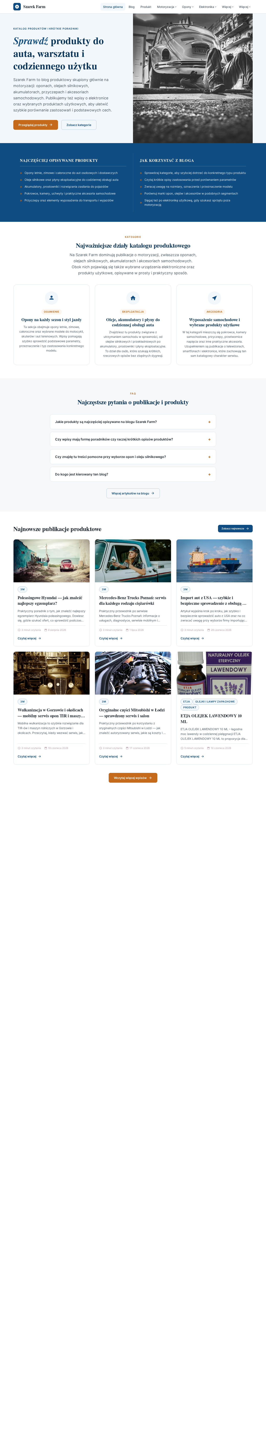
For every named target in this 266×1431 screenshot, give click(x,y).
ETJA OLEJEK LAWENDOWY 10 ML (211, 719)
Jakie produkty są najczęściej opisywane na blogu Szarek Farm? (106, 422)
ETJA (186, 701)
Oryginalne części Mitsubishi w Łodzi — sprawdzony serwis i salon (132, 713)
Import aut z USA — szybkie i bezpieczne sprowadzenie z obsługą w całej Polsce (213, 603)
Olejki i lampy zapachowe (215, 701)
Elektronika (206, 7)
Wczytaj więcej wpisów (130, 778)
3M (22, 589)
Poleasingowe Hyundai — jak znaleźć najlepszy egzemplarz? (50, 600)
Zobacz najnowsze (233, 528)
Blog (132, 7)
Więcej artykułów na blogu (130, 493)
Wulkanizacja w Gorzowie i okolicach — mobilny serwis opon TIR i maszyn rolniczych (50, 715)
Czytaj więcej (27, 638)
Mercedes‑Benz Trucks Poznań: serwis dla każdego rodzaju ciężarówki (132, 600)
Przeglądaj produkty (32, 125)
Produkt (145, 7)
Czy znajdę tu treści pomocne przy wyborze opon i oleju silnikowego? (110, 457)
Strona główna (113, 7)
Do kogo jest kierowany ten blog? (81, 474)
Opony (186, 7)
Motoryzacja (165, 7)
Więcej (226, 7)
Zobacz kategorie (78, 125)
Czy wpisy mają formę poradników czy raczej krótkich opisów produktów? (114, 439)
